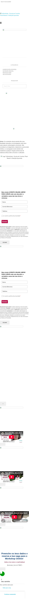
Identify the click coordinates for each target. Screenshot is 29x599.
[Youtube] (11, 6)
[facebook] (13, 128)
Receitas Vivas (7, 72)
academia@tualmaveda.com (15, 93)
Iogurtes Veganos (14, 106)
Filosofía (14, 124)
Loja (14, 121)
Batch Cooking (14, 109)
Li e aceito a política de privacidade (12, 216)
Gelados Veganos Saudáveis (14, 108)
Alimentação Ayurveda (9, 69)
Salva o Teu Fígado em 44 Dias (14, 95)
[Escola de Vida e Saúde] (11, 17)
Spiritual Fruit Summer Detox (14, 111)
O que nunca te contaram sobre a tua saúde (14, 113)
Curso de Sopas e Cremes (14, 100)
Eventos (14, 117)
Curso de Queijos (14, 98)
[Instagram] (7, 6)
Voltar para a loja (7, 587)
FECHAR (5, 242)
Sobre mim (14, 115)
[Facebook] (3, 6)
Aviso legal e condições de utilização (14, 132)
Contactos (14, 126)
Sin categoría (7, 74)
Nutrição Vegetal (8, 71)
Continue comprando (10, 594)
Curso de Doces (14, 102)
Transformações (14, 119)
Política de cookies (14, 136)
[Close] (2, 444)
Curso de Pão (14, 104)
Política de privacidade (14, 134)
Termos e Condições (14, 138)
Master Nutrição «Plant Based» (14, 96)
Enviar (4, 221)
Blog (14, 122)
